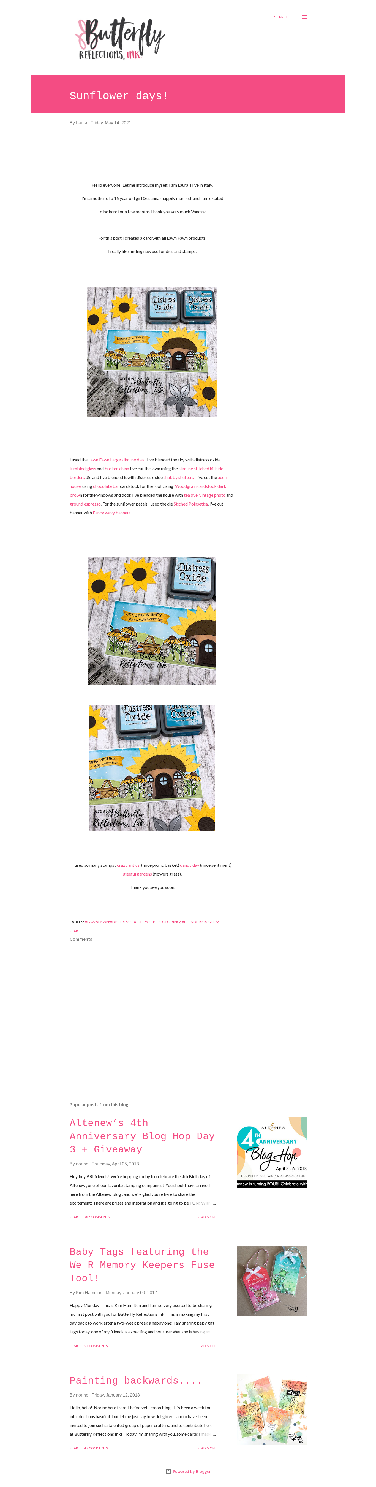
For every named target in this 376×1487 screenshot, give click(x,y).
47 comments (96, 1448)
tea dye (191, 495)
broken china (117, 468)
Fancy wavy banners (112, 512)
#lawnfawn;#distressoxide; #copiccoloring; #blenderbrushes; (152, 921)
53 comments (96, 1346)
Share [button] (75, 931)
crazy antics (129, 865)
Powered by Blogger (191, 1471)
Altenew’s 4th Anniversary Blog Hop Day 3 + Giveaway (142, 1137)
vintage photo (212, 495)
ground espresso (85, 503)
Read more (207, 1217)
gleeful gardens (137, 873)
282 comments (97, 1217)
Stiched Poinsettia (191, 503)
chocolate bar (106, 486)
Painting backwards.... (136, 1381)
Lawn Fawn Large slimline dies (116, 459)
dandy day (189, 865)
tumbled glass (83, 468)
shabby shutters (179, 477)
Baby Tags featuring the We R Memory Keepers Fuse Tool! (142, 1265)
